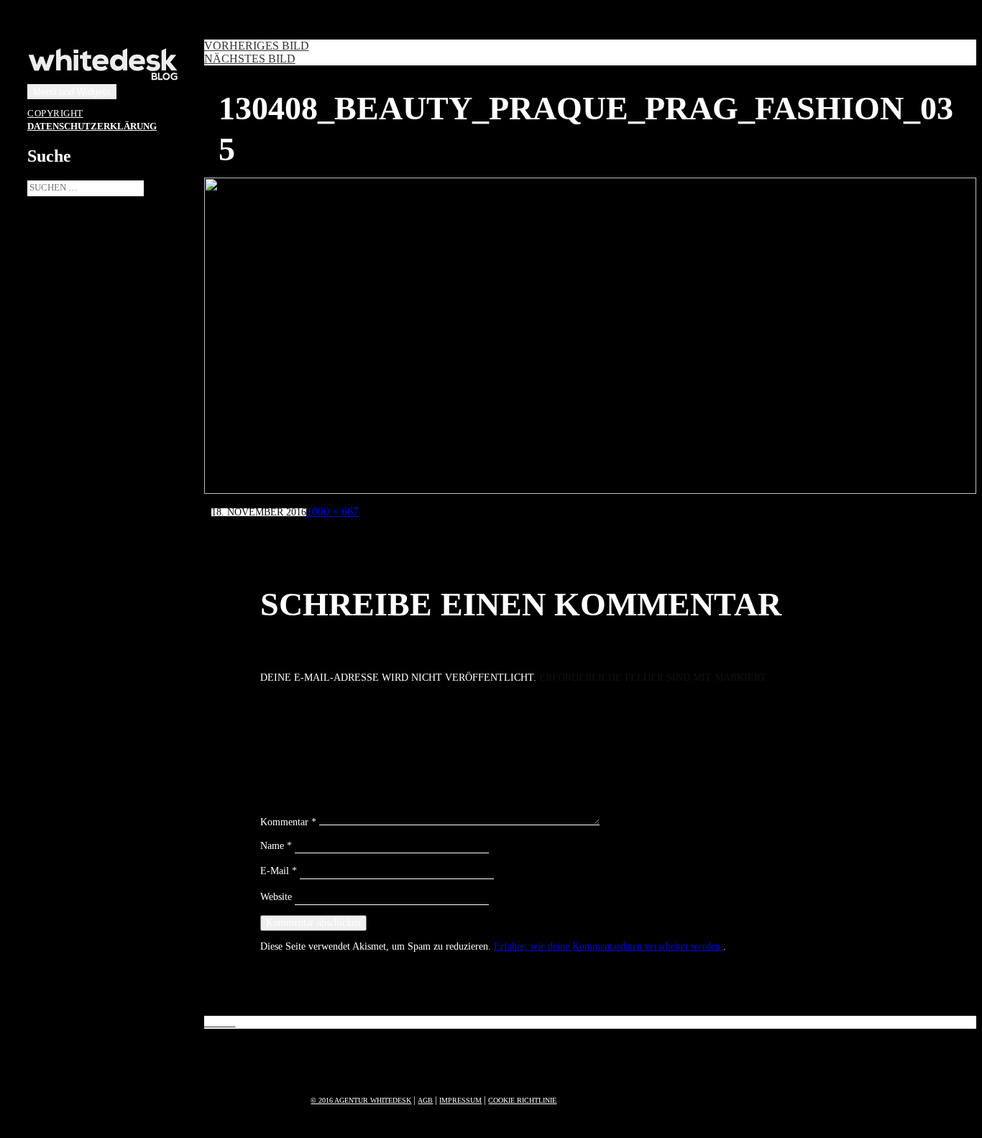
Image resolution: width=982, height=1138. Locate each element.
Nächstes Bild (249, 58)
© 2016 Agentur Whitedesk (361, 1100)
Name (276, 845)
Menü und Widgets (72, 91)
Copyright (55, 114)
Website (276, 896)
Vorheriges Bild (256, 46)
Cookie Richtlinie (522, 1100)
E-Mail (278, 871)
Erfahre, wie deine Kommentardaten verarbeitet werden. (608, 946)
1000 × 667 (332, 511)
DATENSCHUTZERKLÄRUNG (92, 126)
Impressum (460, 1100)
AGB (425, 1100)
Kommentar (288, 822)
